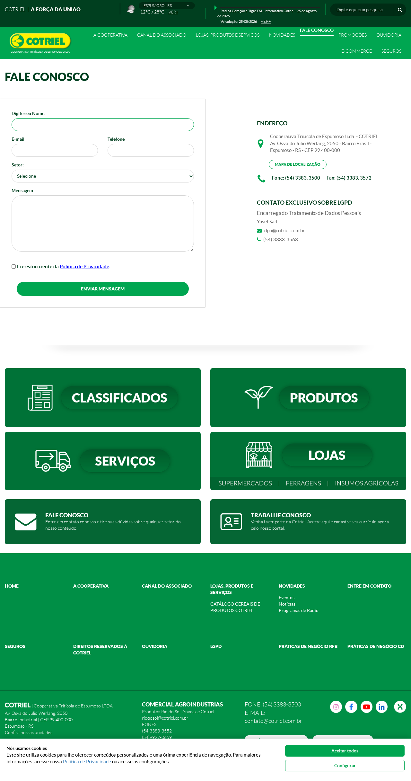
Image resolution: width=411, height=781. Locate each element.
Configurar (345, 765)
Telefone (116, 139)
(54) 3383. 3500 (302, 178)
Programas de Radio (299, 610)
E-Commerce (356, 51)
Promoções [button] (352, 35)
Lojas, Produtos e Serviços (227, 35)
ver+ (173, 12)
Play (215, 7)
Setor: (18, 164)
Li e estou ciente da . (63, 266)
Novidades (292, 586)
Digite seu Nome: (29, 113)
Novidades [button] (282, 35)
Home (12, 586)
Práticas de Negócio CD (375, 646)
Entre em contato (369, 586)
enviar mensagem (103, 288)
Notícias (287, 604)
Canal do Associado (161, 35)
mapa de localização (297, 164)
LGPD (216, 646)
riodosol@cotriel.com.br (165, 718)
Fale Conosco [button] (317, 30)
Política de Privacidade (84, 266)
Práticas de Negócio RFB (308, 646)
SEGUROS (391, 51)
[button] (167, 5)
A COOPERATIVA (91, 586)
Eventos (286, 597)
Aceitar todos (344, 750)
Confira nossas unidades (28, 732)
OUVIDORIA (388, 35)
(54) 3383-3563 (280, 239)
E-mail (18, 139)
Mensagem (22, 190)
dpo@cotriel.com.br (284, 230)
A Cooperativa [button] (110, 35)
